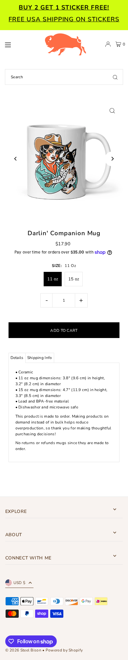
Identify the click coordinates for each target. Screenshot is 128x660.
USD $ (19, 582)
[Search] (115, 77)
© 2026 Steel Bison (23, 650)
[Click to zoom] (112, 110)
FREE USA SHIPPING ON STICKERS (64, 19)
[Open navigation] (21, 44)
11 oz (52, 279)
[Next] (112, 158)
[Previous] (16, 158)
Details (17, 357)
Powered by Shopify (64, 650)
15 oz (73, 279)
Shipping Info (39, 357)
